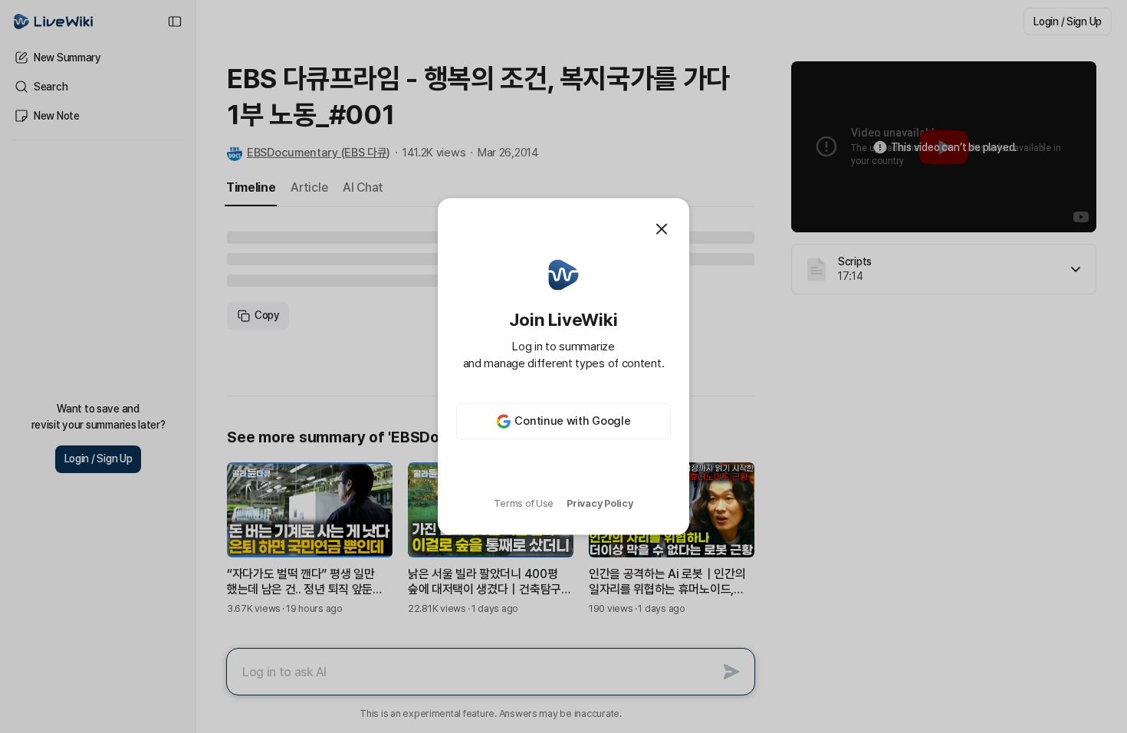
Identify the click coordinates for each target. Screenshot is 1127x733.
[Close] (661, 229)
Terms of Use (524, 503)
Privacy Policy (599, 503)
